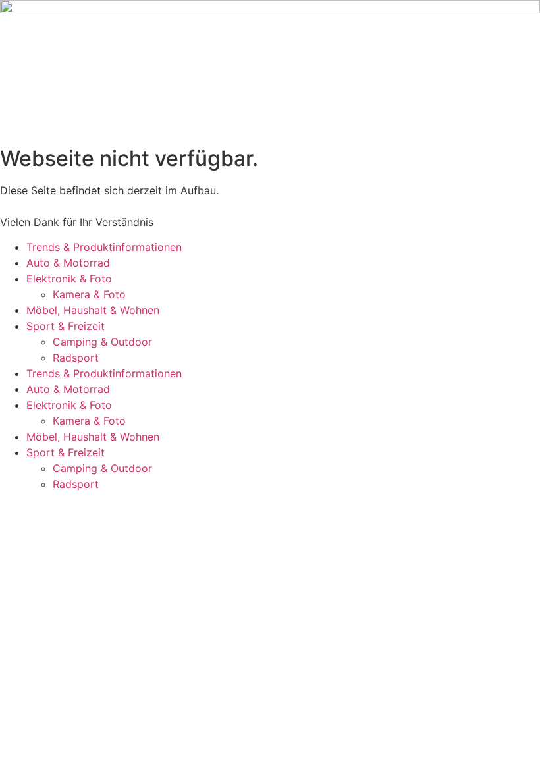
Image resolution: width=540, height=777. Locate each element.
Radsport (76, 357)
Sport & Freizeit (65, 326)
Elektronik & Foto (69, 278)
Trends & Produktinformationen (104, 247)
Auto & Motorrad (68, 262)
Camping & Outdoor (102, 341)
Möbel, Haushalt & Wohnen (92, 310)
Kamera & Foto (89, 294)
